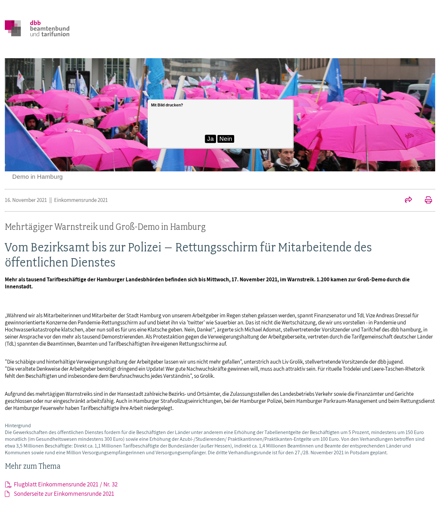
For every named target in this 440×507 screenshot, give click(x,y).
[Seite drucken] (425, 200)
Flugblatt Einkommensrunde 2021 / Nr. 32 (66, 484)
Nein (225, 138)
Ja (210, 138)
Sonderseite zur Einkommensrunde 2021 (64, 493)
